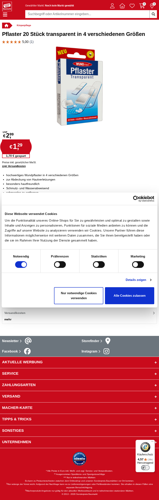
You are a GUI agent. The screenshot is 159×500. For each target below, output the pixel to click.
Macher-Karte (17, 408)
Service (10, 373)
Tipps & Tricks (16, 419)
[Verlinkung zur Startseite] (6, 25)
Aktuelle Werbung (22, 362)
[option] (79, 85)
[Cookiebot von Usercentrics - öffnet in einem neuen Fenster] (136, 199)
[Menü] (152, 442)
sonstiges (13, 430)
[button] (112, 5)
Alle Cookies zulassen (130, 295)
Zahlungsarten (19, 385)
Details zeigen (136, 280)
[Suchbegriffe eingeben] (153, 14)
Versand (11, 396)
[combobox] (91, 14)
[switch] (60, 264)
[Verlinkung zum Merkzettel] (132, 5)
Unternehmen (16, 442)
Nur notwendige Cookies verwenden (79, 295)
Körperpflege (24, 25)
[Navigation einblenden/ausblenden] (5, 14)
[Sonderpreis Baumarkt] (7, 6)
